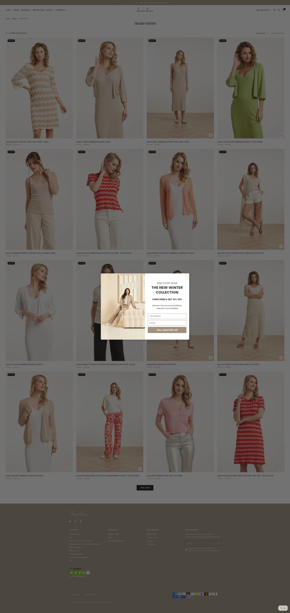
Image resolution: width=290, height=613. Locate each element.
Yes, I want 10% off (167, 330)
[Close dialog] (186, 276)
